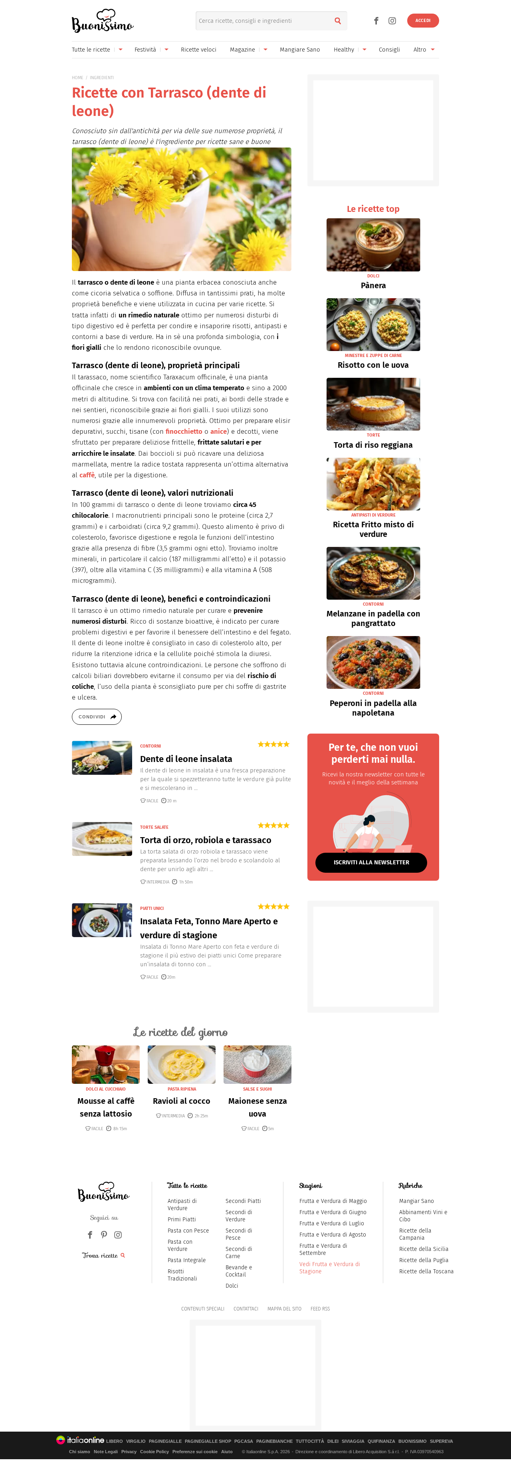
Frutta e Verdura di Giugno (332, 1212)
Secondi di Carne (239, 1253)
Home (77, 77)
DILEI (333, 1441)
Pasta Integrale (187, 1260)
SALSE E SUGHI (257, 1089)
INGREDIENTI (102, 77)
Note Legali (106, 1451)
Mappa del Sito (284, 1309)
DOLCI (373, 276)
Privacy (129, 1451)
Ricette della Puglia (424, 1260)
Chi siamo (79, 1451)
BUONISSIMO (412, 1441)
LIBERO (114, 1441)
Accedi (423, 20)
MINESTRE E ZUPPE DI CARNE (373, 355)
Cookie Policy (154, 1451)
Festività (145, 49)
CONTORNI (150, 746)
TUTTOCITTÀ (310, 1441)
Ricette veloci (198, 49)
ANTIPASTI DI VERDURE (373, 515)
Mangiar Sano (416, 1201)
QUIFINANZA (381, 1441)
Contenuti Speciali (202, 1309)
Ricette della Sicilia (424, 1249)
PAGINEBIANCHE (274, 1441)
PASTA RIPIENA (182, 1089)
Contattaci (246, 1309)
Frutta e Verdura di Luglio (331, 1223)
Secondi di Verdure (239, 1216)
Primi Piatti (182, 1219)
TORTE (373, 435)
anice (218, 431)
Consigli (389, 49)
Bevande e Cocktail (239, 1271)
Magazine (242, 49)
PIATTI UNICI (152, 908)
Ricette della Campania (415, 1234)
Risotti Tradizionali (182, 1275)
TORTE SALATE (154, 827)
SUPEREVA (441, 1441)
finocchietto (184, 431)
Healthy (344, 49)
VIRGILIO (136, 1441)
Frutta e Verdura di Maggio (333, 1201)
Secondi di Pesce (239, 1234)
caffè (87, 475)
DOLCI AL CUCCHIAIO (106, 1089)
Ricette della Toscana (426, 1271)
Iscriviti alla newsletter (371, 862)
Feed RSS (320, 1309)
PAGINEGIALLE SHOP (208, 1441)
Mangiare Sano (300, 49)
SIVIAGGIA (353, 1441)
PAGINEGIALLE (165, 1441)
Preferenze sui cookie (195, 1451)
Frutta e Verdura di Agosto (332, 1234)
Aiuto (227, 1451)
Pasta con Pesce (188, 1230)
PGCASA (243, 1441)
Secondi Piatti (243, 1201)
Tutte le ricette (91, 49)
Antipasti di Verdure (182, 1205)
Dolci (232, 1285)
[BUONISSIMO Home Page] (103, 21)
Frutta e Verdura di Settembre (323, 1250)
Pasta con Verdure (180, 1246)
